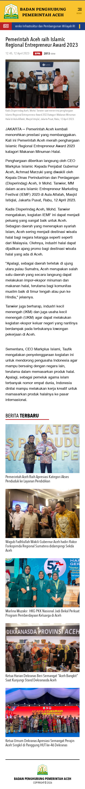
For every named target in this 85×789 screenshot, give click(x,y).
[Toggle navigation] (79, 9)
